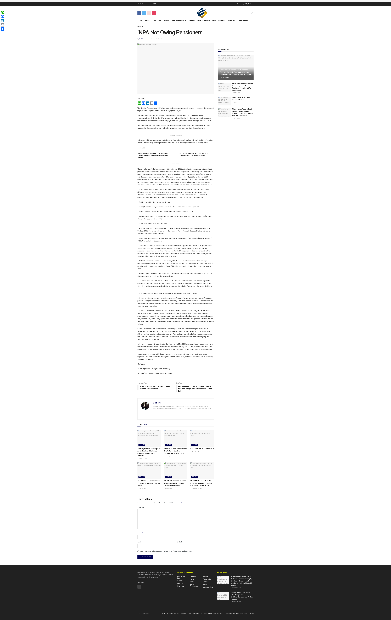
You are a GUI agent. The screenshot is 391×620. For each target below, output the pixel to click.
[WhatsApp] (2, 13)
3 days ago (236, 93)
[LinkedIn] (2, 21)
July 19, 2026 (168, 456)
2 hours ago (225, 77)
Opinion (192, 20)
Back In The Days (203, 20)
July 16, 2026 (195, 451)
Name (140, 533)
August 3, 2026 (142, 458)
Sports (140, 26)
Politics (147, 20)
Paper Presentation (179, 20)
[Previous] (173, 162)
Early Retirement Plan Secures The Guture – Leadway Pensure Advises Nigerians (175, 451)
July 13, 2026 (142, 488)
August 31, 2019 (155, 39)
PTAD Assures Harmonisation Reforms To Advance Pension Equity (148, 483)
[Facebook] (2, 17)
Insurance (157, 20)
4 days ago (236, 118)
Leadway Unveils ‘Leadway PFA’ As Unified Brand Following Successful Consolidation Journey (152, 155)
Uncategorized (208, 587)
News (214, 20)
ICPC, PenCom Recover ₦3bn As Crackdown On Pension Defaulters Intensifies (175, 483)
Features (231, 20)
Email (140, 542)
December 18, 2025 (196, 488)
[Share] (2, 29)
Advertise (144, 4)
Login (251, 13)
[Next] (177, 162)
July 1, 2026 (168, 488)
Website (180, 542)
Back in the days (181, 577)
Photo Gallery (242, 20)
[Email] (2, 25)
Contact (161, 4)
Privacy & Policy (153, 4)
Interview (193, 576)
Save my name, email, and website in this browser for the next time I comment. (165, 551)
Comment (141, 507)
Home (139, 20)
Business (221, 20)
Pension (166, 20)
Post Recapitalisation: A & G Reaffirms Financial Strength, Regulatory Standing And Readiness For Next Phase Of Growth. (236, 72)
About (139, 4)
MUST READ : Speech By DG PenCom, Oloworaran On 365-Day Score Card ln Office (201, 483)
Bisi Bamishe (143, 39)
